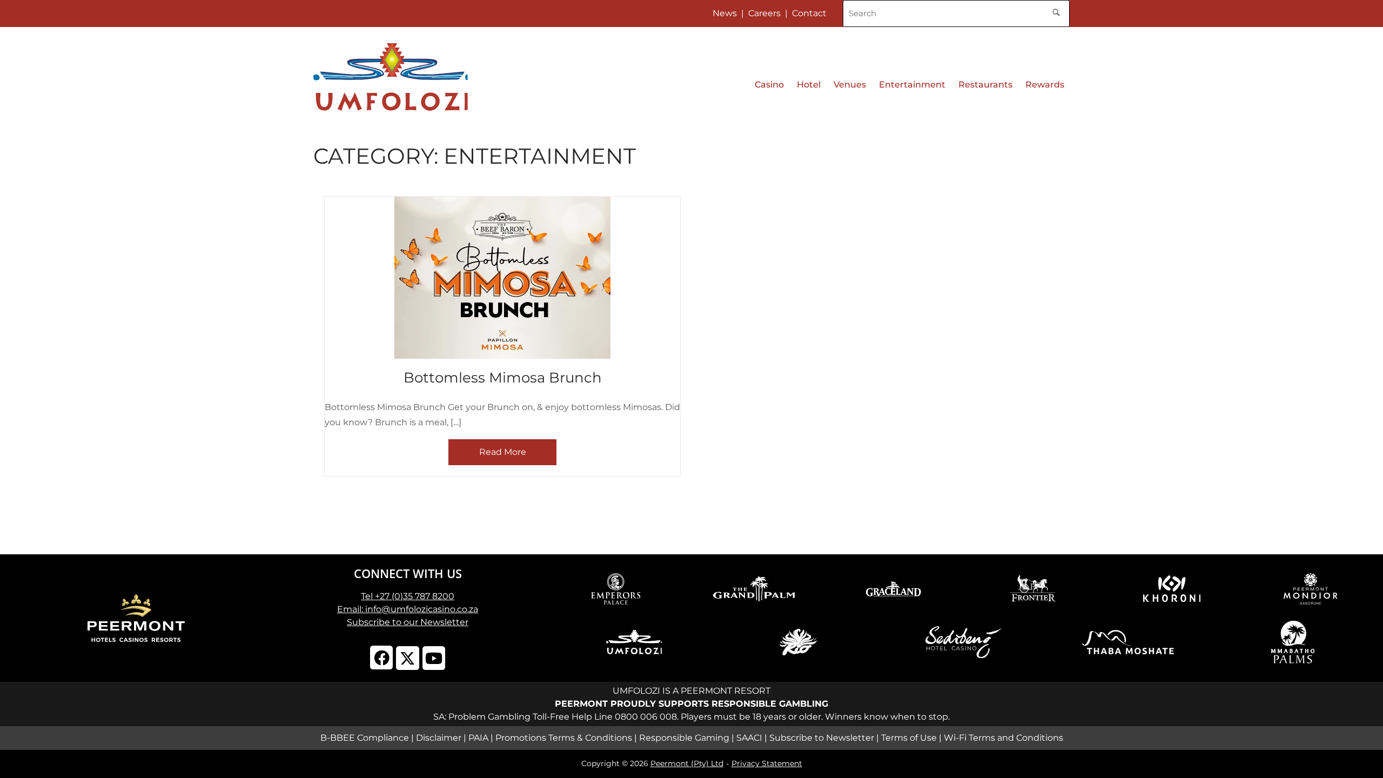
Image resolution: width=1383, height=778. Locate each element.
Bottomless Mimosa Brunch (503, 377)
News (725, 13)
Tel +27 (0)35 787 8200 (407, 596)
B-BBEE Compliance (364, 738)
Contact (809, 13)
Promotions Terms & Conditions (563, 738)
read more (502, 452)
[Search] (1056, 10)
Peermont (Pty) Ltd (686, 763)
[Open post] (502, 278)
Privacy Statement (766, 763)
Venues (850, 84)
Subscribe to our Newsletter (407, 622)
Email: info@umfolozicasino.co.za (407, 609)
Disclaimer (438, 738)
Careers (764, 13)
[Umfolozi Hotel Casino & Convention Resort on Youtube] (434, 658)
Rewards (1044, 84)
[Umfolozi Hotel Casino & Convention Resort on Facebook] (381, 657)
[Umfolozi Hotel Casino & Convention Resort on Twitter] (407, 658)
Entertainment (912, 84)
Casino (769, 84)
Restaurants (985, 84)
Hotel (809, 84)
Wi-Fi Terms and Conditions (1003, 738)
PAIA (478, 738)
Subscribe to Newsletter (821, 738)
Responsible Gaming (684, 738)
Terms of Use (909, 738)
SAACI (749, 738)
